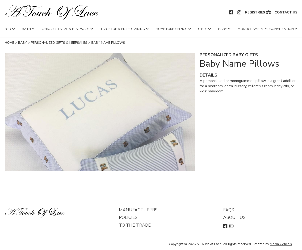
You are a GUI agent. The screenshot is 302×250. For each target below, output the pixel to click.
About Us (234, 217)
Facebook (231, 12)
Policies (128, 217)
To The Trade (135, 225)
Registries (255, 12)
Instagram (239, 12)
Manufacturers (138, 210)
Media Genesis (281, 244)
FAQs (228, 210)
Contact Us (286, 12)
